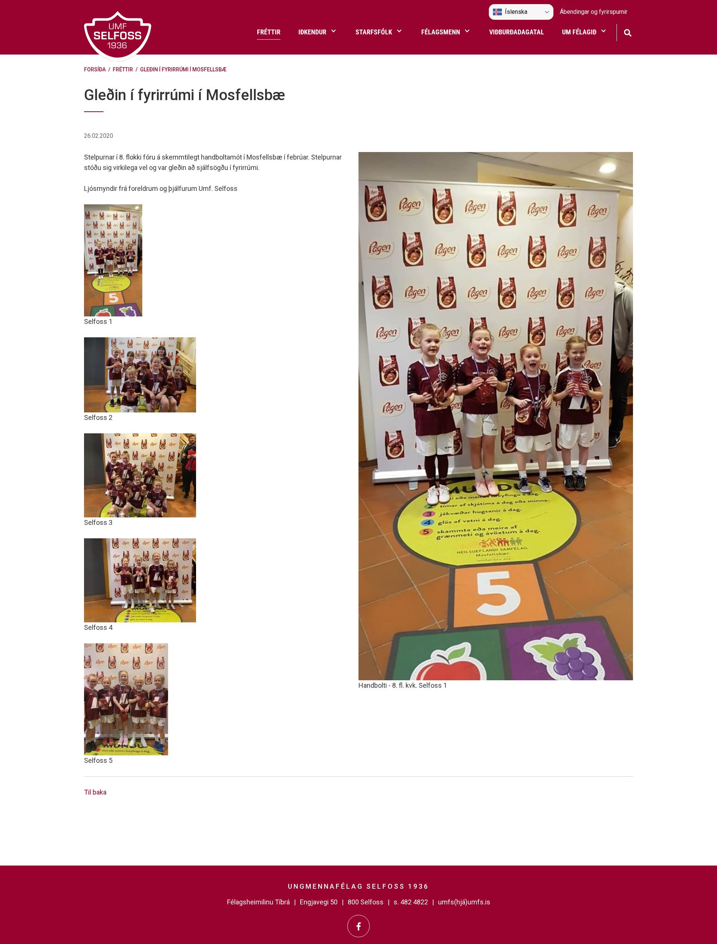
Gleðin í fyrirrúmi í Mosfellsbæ (183, 69)
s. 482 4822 (411, 902)
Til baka (95, 792)
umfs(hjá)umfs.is (464, 902)
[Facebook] (358, 926)
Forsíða (95, 69)
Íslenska (516, 11)
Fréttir (123, 69)
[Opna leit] (628, 32)
